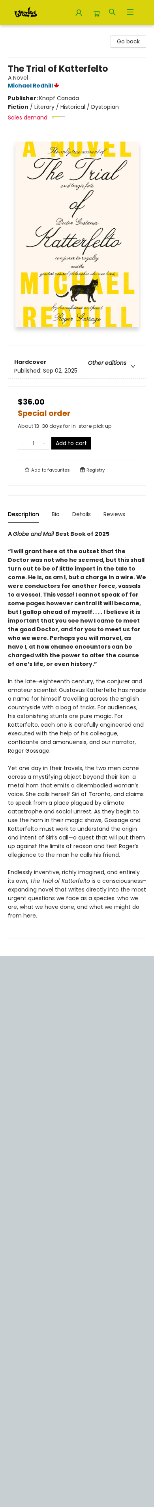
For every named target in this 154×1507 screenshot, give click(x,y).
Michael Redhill (30, 86)
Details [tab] (81, 514)
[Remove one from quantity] (23, 443)
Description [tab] (23, 514)
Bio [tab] (56, 514)
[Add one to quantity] (44, 443)
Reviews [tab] (114, 514)
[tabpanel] (77, 734)
